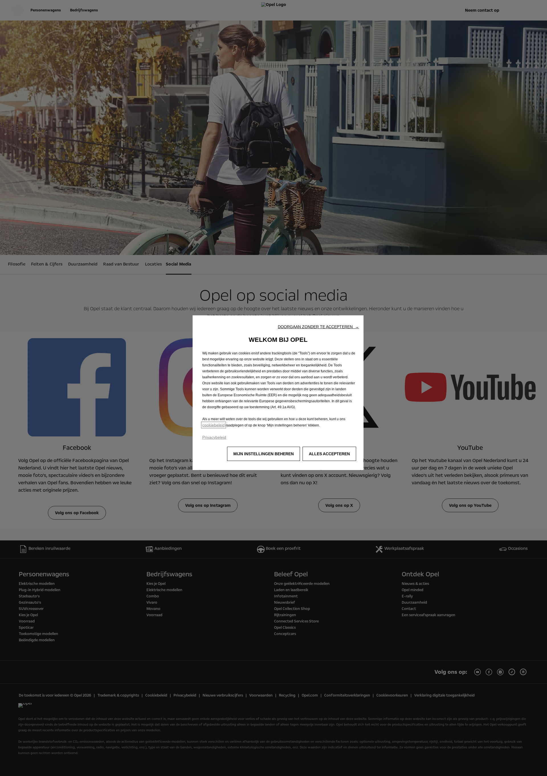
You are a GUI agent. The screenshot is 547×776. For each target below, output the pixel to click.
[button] (318, 326)
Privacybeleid (214, 437)
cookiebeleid (213, 425)
